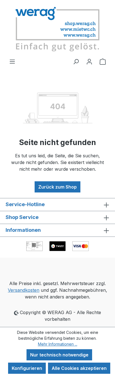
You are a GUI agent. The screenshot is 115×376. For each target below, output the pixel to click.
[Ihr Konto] (89, 61)
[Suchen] (76, 61)
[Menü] (12, 61)
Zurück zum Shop (57, 187)
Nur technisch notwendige (59, 355)
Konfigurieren (27, 368)
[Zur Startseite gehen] (57, 29)
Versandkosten (23, 290)
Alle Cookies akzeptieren (79, 368)
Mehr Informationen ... (57, 344)
